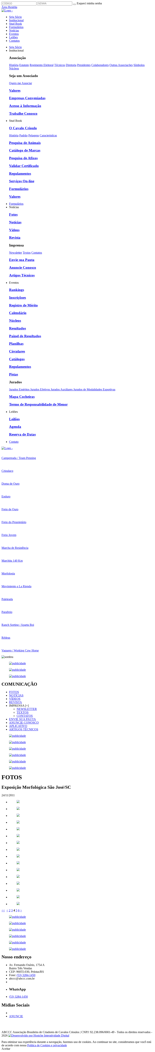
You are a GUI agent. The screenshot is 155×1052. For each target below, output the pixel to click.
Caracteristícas (48, 135)
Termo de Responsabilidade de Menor (38, 404)
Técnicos (59, 65)
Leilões (13, 37)
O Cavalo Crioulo (23, 128)
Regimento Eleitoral (41, 65)
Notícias (14, 30)
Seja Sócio (15, 16)
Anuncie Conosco (22, 268)
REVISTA (15, 702)
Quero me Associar (20, 83)
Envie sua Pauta (21, 260)
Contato (14, 441)
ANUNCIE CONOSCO (24, 722)
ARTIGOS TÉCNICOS (23, 729)
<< (3, 910)
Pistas (13, 374)
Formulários (16, 27)
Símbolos (139, 65)
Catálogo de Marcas (24, 150)
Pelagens (33, 135)
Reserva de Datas (22, 434)
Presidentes (84, 65)
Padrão (23, 135)
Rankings (16, 290)
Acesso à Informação (25, 106)
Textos (27, 252)
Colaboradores (100, 65)
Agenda (15, 427)
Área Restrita (9, 7)
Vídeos (14, 230)
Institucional (16, 20)
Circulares (17, 351)
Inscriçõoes (17, 298)
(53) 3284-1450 (26, 975)
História (14, 65)
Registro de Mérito (23, 305)
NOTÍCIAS (16, 695)
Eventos (14, 33)
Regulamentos (20, 174)
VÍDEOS (14, 698)
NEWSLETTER (27, 709)
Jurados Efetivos (40, 389)
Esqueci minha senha (89, 3)
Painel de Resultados (25, 336)
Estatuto (24, 65)
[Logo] (7, 448)
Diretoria (71, 65)
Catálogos (17, 359)
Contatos (14, 40)
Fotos (13, 214)
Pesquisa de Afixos (23, 158)
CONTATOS (25, 715)
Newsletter (15, 252)
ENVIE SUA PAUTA (22, 719)
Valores (14, 90)
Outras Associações (121, 65)
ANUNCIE (16, 1016)
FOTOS (14, 692)
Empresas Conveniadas (27, 98)
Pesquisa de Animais (25, 143)
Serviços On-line (21, 181)
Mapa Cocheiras (22, 397)
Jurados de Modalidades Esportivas (94, 389)
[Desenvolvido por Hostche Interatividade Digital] (38, 1035)
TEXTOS (23, 712)
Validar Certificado (24, 166)
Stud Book (15, 23)
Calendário (17, 313)
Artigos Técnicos (22, 275)
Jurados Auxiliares (62, 389)
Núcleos (14, 68)
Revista (14, 238)
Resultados (17, 328)
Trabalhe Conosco (23, 114)
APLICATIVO (18, 726)
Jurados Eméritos (19, 389)
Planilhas (16, 344)
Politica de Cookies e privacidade (47, 1045)
